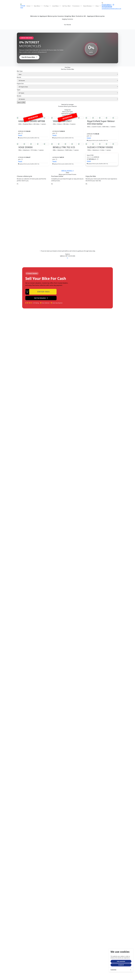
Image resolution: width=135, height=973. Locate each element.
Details (20, 135)
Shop (97, 6)
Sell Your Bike (66, 6)
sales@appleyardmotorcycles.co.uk (111, 8)
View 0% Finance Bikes (28, 57)
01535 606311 (107, 5)
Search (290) (21, 102)
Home (28, 6)
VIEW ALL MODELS (66, 171)
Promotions (76, 6)
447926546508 (107, 6)
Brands (19, 77)
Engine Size (20, 83)
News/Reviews (87, 6)
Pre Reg (46, 6)
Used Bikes (55, 6)
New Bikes (37, 6)
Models (19, 96)
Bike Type (19, 71)
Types (18, 90)
